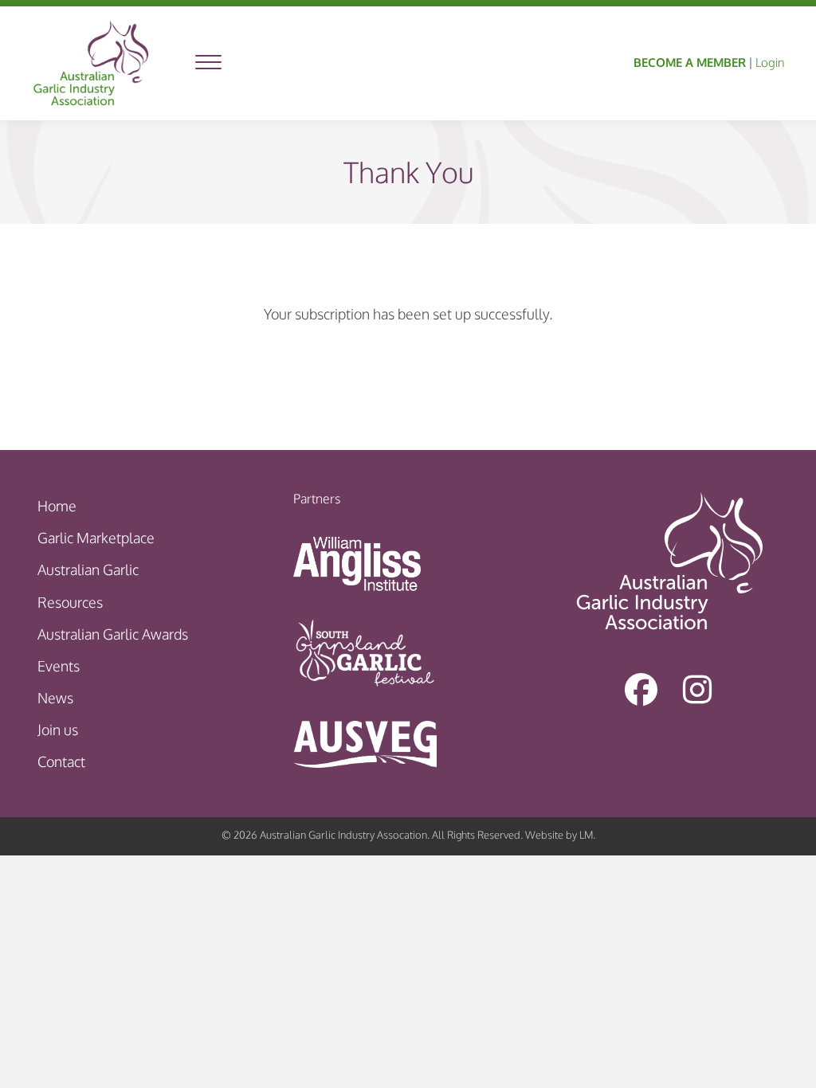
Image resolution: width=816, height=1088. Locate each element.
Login (769, 62)
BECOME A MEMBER (690, 62)
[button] (641, 689)
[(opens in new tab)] (357, 562)
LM (586, 834)
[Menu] (208, 62)
